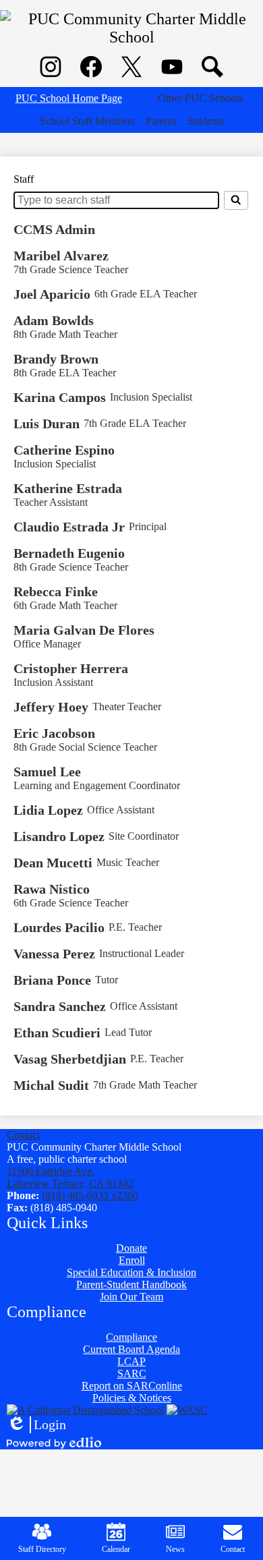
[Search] (236, 200)
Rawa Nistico (51, 889)
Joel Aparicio (51, 294)
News (175, 1549)
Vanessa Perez (54, 953)
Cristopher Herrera (70, 668)
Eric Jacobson (54, 733)
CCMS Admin (54, 229)
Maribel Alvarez (61, 255)
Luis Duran (46, 423)
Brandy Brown (55, 358)
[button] (200, 98)
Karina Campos (59, 397)
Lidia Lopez (48, 810)
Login (36, 1425)
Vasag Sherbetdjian (69, 1058)
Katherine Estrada (67, 488)
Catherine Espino (64, 449)
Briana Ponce (52, 980)
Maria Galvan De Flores (83, 630)
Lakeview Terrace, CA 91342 (70, 1177)
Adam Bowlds (53, 320)
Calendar (116, 1549)
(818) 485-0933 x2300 (90, 1195)
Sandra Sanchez (59, 1006)
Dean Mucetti (52, 862)
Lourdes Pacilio (59, 927)
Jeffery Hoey (50, 706)
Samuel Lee (47, 771)
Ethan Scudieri (56, 1032)
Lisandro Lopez (59, 836)
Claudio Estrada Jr (69, 526)
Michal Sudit (51, 1085)
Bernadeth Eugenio (69, 553)
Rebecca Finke (55, 591)
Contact (23, 1134)
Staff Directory (42, 1549)
